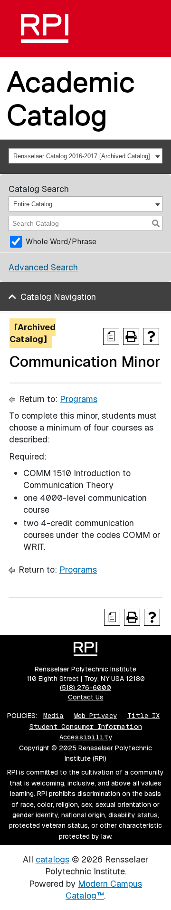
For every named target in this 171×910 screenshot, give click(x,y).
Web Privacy (95, 715)
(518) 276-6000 (85, 687)
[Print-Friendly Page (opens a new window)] (131, 336)
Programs (78, 398)
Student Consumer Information (85, 726)
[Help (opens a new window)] (151, 336)
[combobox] (85, 155)
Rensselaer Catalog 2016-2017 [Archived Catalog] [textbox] (81, 156)
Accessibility (85, 737)
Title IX (143, 715)
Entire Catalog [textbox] (32, 204)
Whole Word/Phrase (61, 242)
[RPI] (45, 28)
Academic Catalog (71, 98)
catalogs (52, 859)
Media (53, 715)
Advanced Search (43, 267)
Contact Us (86, 697)
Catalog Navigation (58, 296)
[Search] (155, 223)
